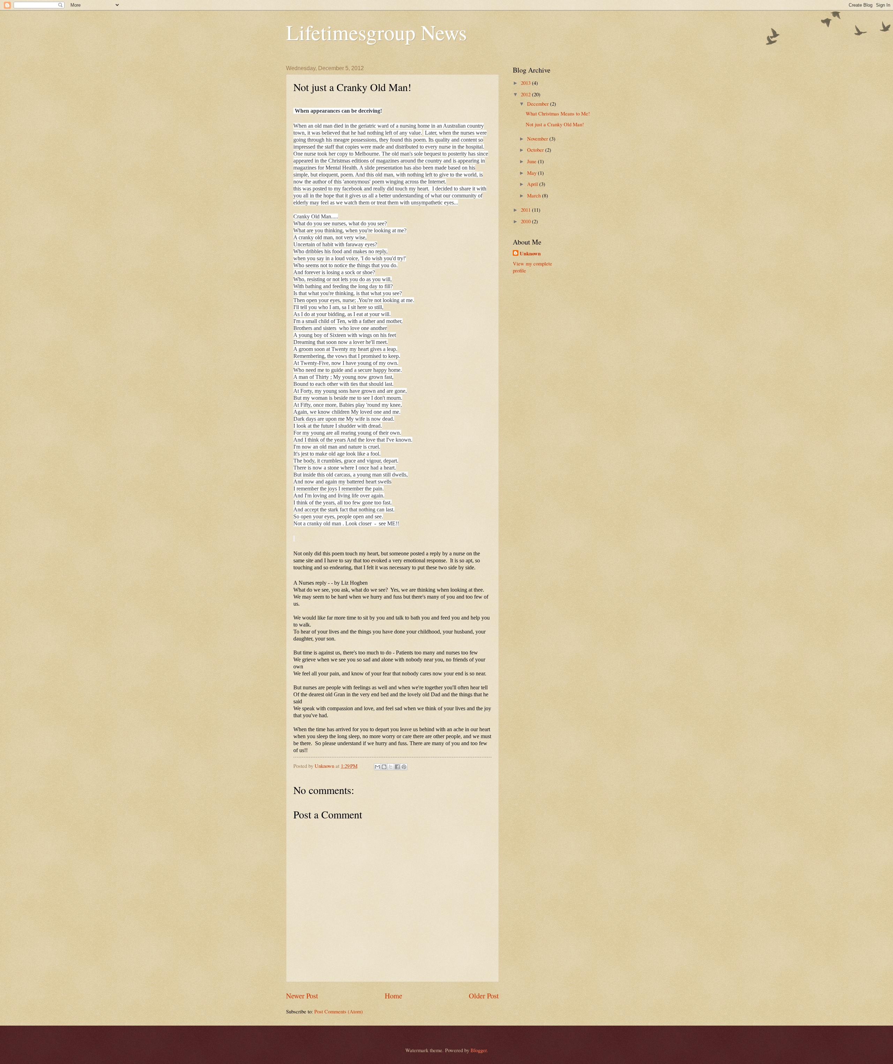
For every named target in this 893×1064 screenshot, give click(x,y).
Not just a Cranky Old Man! (555, 124)
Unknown (530, 253)
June (532, 161)
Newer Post (302, 996)
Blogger (479, 1050)
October (536, 149)
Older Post (484, 996)
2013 (526, 82)
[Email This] (377, 766)
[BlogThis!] (384, 766)
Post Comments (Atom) (338, 1011)
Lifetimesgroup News (376, 32)
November (538, 138)
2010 (526, 221)
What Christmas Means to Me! (558, 113)
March (534, 195)
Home (393, 996)
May (532, 172)
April (533, 183)
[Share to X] (390, 766)
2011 (526, 209)
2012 (526, 94)
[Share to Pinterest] (403, 766)
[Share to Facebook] (397, 766)
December (538, 103)
